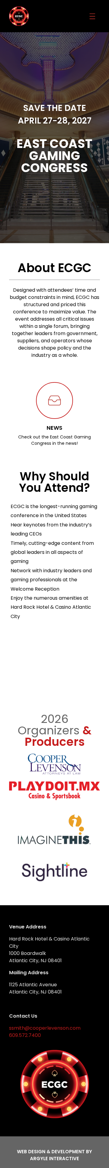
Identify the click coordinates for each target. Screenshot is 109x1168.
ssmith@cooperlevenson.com (45, 1028)
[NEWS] (54, 400)
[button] (92, 16)
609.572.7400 (25, 1035)
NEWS (54, 428)
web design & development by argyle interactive (54, 1155)
